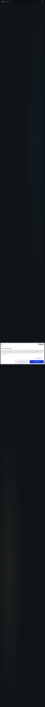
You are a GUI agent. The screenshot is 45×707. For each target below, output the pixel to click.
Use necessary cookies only (22, 361)
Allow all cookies (36, 361)
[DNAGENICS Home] (6, 1)
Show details (39, 358)
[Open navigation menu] (42, 2)
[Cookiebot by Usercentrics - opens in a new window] (39, 344)
